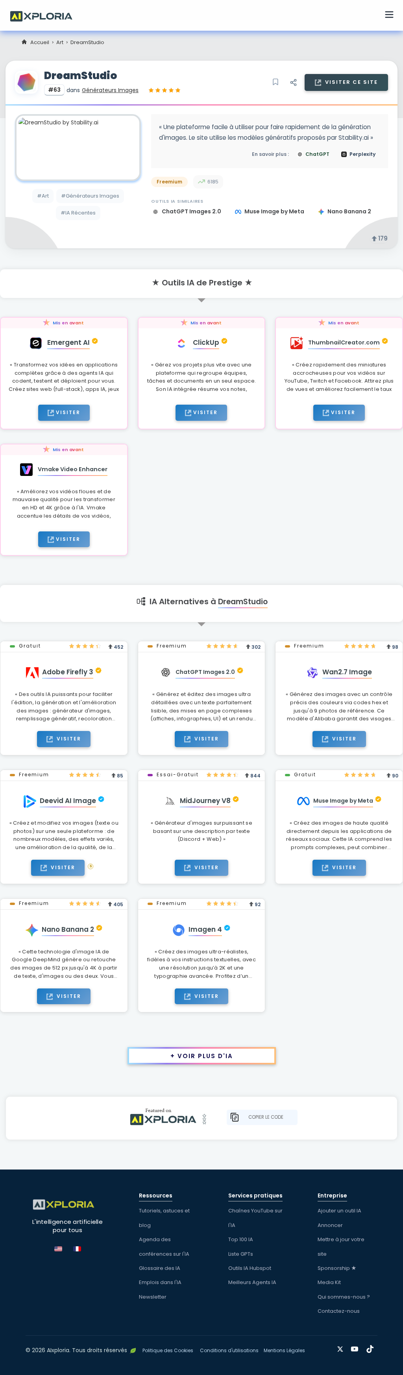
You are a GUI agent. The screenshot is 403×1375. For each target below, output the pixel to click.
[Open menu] (389, 16)
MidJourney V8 (205, 800)
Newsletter (152, 1297)
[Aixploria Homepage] (45, 15)
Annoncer (330, 1225)
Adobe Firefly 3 (67, 672)
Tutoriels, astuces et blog (164, 1218)
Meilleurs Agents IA (252, 1282)
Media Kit (329, 1282)
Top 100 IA (240, 1239)
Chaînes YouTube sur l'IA (255, 1218)
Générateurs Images (110, 90)
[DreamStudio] (78, 147)
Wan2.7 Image (347, 672)
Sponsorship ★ (337, 1268)
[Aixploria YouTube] (356, 1347)
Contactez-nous (339, 1311)
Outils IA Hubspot (249, 1268)
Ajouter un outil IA (339, 1210)
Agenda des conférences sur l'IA (164, 1246)
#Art (43, 196)
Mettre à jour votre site (341, 1246)
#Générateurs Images (90, 196)
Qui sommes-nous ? (344, 1297)
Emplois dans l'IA (160, 1282)
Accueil (39, 42)
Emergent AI (68, 342)
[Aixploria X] (342, 1347)
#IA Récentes (78, 213)
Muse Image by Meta (274, 211)
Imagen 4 (205, 929)
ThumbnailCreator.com (344, 342)
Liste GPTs (240, 1254)
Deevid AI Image (68, 800)
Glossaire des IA (159, 1268)
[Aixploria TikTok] (371, 1347)
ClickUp (206, 342)
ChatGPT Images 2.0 (192, 211)
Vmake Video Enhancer (72, 469)
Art (59, 42)
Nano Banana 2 (349, 211)
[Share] (293, 82)
